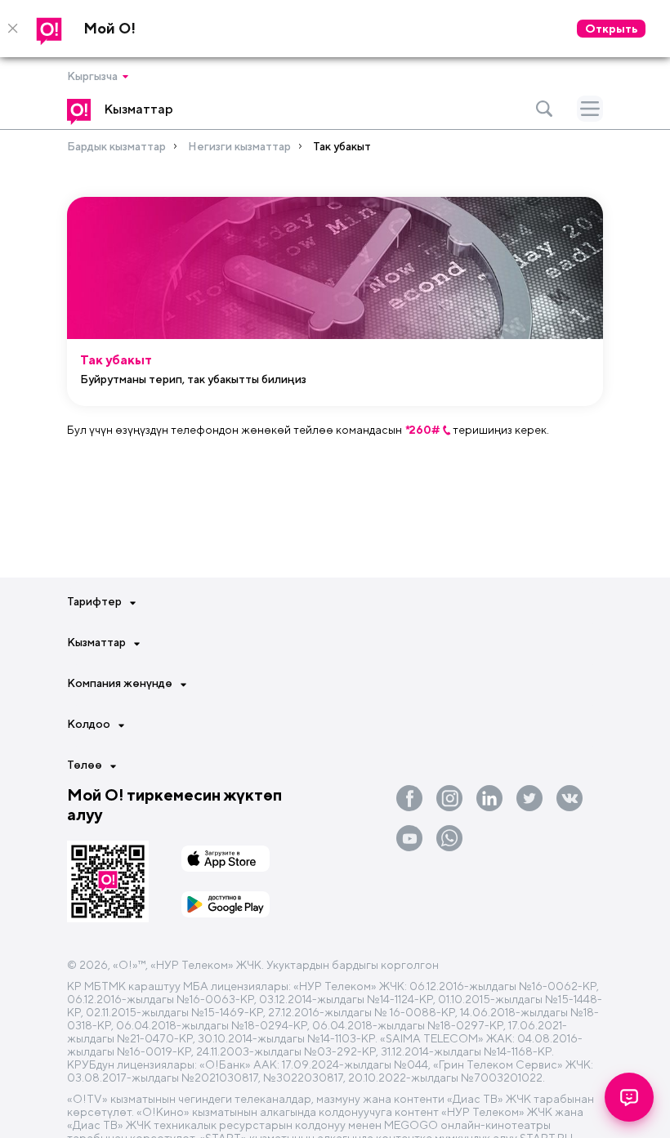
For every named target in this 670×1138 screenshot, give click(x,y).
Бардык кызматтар (116, 146)
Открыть (611, 28)
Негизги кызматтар (239, 146)
